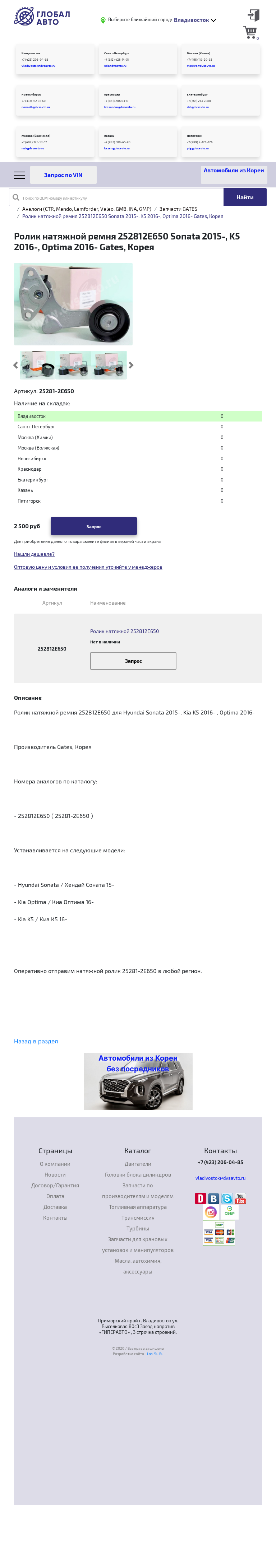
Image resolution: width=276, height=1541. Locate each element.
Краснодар (112, 94)
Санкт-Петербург (117, 53)
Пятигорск (194, 136)
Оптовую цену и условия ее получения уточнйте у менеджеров (88, 567)
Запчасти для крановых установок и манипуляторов (138, 1244)
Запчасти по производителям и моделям (138, 1190)
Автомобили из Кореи (234, 170)
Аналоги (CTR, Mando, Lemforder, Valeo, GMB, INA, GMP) (86, 209)
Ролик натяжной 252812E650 (124, 631)
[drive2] (201, 1197)
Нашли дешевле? (34, 554)
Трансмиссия (138, 1217)
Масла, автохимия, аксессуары (138, 1266)
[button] (16, 365)
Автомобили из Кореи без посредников (138, 1063)
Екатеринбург (197, 94)
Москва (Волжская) (36, 136)
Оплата (55, 1196)
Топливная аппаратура (138, 1207)
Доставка (55, 1207)
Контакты (55, 1217)
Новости (55, 1174)
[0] (250, 31)
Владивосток (31, 53)
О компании (55, 1163)
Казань (109, 136)
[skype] (228, 1197)
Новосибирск (31, 94)
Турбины (137, 1228)
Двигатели (138, 1163)
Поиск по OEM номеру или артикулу (55, 198)
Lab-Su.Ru (155, 1353)
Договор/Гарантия (55, 1185)
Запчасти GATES (178, 209)
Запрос (94, 526)
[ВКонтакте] (214, 1197)
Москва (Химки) (198, 53)
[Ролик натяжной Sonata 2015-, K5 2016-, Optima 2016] (38, 365)
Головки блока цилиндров (138, 1174)
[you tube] (240, 1197)
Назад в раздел (36, 1041)
